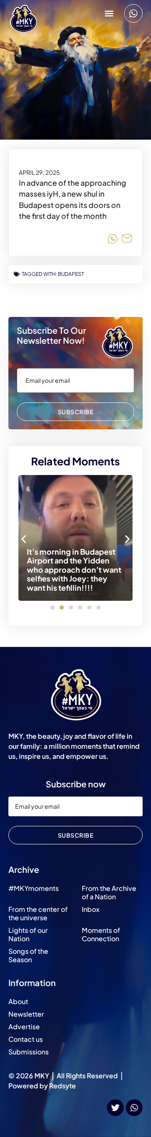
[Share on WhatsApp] (112, 240)
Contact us (25, 1039)
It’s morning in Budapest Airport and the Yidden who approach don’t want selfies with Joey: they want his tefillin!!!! (74, 569)
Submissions (28, 1051)
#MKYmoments (33, 888)
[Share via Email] (127, 240)
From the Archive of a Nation (109, 892)
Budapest (71, 274)
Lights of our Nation (28, 934)
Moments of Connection (101, 934)
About (18, 1001)
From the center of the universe (38, 913)
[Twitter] (115, 1107)
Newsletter (26, 1014)
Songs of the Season (28, 955)
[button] (109, 14)
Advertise (24, 1026)
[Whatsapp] (133, 13)
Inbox (90, 909)
